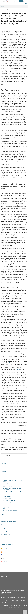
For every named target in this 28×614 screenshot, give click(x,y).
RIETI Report (3, 528)
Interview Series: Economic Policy (10, 504)
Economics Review (7, 498)
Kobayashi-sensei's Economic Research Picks (13, 491)
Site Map (3, 580)
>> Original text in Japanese (21, 427)
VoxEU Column (4, 514)
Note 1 (22, 357)
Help (2, 582)
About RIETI (3, 574)
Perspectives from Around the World (9, 521)
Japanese (16, 0)
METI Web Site (4, 587)
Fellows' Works (4, 478)
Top (25, 612)
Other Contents (4, 524)
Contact (2, 585)
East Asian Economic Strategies (10, 483)
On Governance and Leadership (10, 494)
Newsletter (5, 548)
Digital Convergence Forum (9, 500)
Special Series (4, 471)
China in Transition (7, 496)
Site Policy (3, 578)
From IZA (3, 518)
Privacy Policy (4, 576)
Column (2, 468)
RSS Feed (5, 551)
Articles (2, 6)
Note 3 (18, 369)
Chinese (25, 0)
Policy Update (4, 531)
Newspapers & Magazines (6, 474)
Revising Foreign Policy (8, 502)
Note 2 (8, 362)
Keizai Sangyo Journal (5, 534)
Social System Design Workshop (10, 510)
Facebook (5, 555)
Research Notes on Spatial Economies (11, 486)
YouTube (5, 561)
